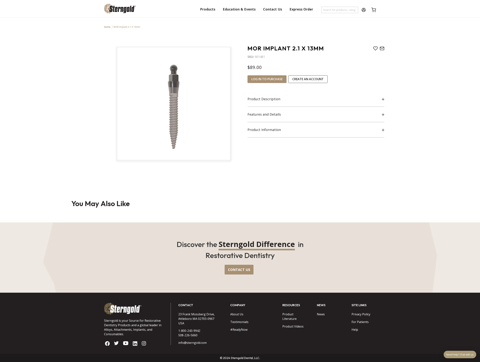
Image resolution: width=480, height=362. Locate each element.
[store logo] (120, 10)
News (321, 314)
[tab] (316, 99)
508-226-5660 (187, 335)
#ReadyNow (239, 330)
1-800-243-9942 (189, 331)
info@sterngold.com (192, 343)
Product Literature (289, 316)
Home (107, 26)
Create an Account (308, 79)
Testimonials (239, 322)
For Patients (360, 322)
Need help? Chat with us (460, 354)
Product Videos (293, 326)
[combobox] (339, 10)
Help (355, 330)
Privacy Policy (361, 314)
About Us (236, 314)
